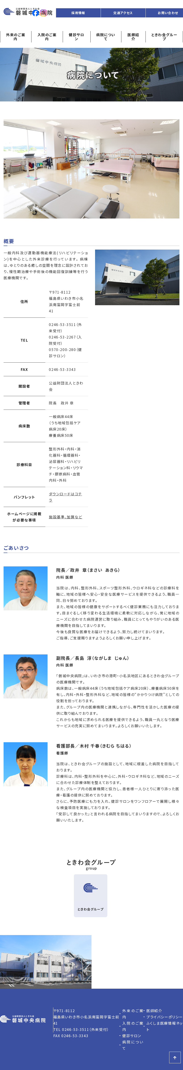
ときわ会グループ (164, 36)
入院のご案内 (47, 36)
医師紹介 (133, 36)
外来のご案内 (15, 36)
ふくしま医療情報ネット (164, 1026)
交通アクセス (123, 13)
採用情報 (78, 13)
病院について (105, 36)
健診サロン (76, 36)
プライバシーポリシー (164, 1017)
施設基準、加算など (65, 516)
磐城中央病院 (28, 13)
